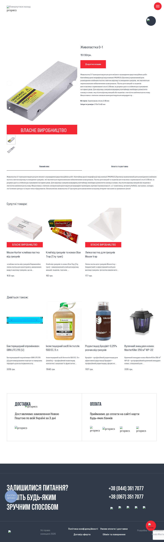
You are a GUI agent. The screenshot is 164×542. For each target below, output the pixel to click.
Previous (9, 83)
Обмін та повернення (114, 534)
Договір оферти (82, 534)
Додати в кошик (93, 64)
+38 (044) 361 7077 (126, 488)
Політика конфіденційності (83, 528)
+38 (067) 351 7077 (126, 496)
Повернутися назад (20, 6)
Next (74, 83)
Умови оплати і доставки (114, 528)
